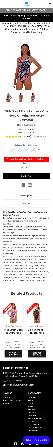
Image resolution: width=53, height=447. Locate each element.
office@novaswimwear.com (20, 384)
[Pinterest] (23, 443)
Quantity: (26, 163)
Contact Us (8, 397)
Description (26, 195)
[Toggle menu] (4, 4)
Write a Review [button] (40, 136)
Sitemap (7, 403)
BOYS (30, 406)
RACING (31, 409)
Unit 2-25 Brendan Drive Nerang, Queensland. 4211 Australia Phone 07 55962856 (27, 374)
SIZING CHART (34, 421)
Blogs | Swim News (12, 400)
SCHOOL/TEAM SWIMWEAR (35, 429)
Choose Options (13, 354)
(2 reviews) (26, 136)
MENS (30, 400)
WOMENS (32, 397)
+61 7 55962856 (14, 380)
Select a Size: (26, 145)
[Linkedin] (30, 185)
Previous (4, 326)
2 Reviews (26, 203)
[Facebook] (23, 185)
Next (46, 326)
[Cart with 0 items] (50, 4)
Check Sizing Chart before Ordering (26, 159)
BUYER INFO (33, 424)
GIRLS (30, 403)
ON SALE (32, 412)
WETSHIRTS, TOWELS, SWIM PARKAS (38, 417)
